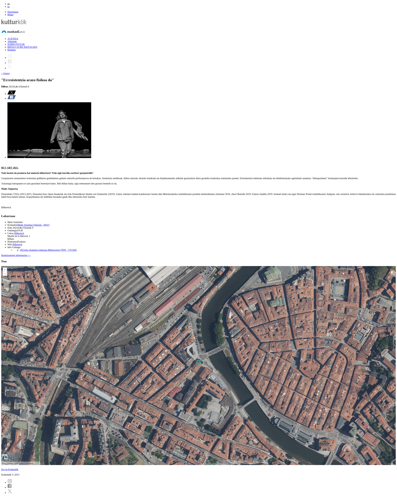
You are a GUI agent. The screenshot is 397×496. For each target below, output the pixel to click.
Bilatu (10, 14)
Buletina (11, 49)
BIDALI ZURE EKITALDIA (22, 47)
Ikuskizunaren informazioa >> (16, 255)
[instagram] (9, 482)
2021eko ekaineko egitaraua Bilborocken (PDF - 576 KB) (48, 250)
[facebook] (9, 487)
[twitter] (9, 492)
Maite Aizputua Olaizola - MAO (33, 225)
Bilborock (19, 233)
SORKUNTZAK (16, 44)
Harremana (12, 12)
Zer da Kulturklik (9, 469)
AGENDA (12, 38)
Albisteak (12, 41)
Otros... (36, 463)
